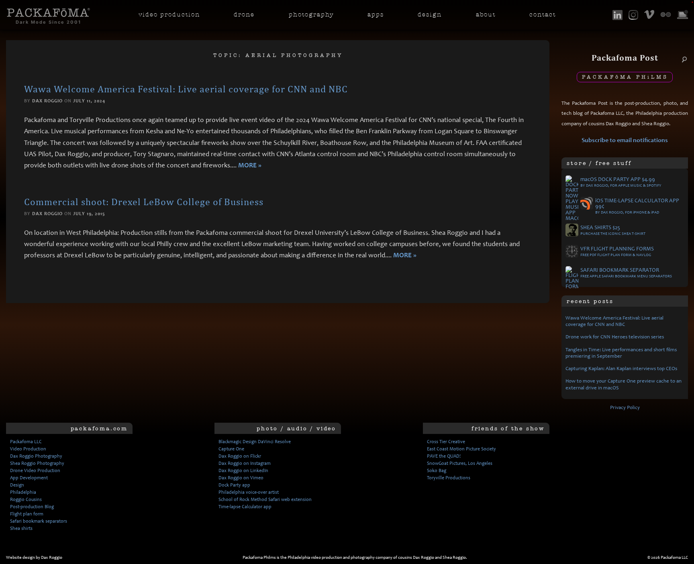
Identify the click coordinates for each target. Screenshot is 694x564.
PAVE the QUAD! (444, 456)
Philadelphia (23, 492)
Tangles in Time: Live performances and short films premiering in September (621, 352)
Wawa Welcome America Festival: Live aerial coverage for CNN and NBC (186, 88)
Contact (542, 14)
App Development (29, 478)
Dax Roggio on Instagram (244, 463)
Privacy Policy (625, 407)
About (486, 14)
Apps (375, 14)
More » (249, 165)
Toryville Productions (448, 478)
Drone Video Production (35, 470)
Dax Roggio (47, 101)
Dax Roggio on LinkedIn (243, 470)
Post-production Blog (32, 506)
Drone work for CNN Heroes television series (614, 337)
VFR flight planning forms (617, 251)
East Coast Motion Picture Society (461, 449)
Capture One (231, 449)
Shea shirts (21, 528)
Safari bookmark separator (626, 273)
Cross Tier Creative (446, 441)
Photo (311, 14)
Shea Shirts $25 (612, 230)
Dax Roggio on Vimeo (240, 478)
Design (430, 14)
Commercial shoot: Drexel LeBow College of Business (143, 201)
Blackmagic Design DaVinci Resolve (254, 441)
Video (169, 14)
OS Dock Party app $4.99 (620, 182)
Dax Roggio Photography (36, 456)
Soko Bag (436, 470)
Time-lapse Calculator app (244, 506)
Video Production (28, 449)
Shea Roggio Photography (37, 463)
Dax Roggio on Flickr (239, 456)
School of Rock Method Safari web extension (265, 499)
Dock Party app (234, 485)
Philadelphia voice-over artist (248, 492)
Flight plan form (26, 514)
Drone (244, 14)
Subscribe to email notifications (625, 140)
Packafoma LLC (26, 441)
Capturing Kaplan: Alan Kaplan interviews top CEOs (621, 368)
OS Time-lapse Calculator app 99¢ (637, 206)
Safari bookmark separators (38, 521)
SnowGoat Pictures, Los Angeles (459, 463)
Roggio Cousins (26, 499)
